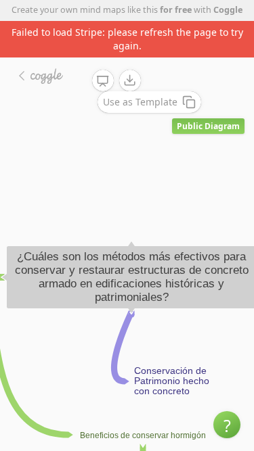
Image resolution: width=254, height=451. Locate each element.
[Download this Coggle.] (130, 80)
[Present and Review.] (103, 81)
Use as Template (140, 101)
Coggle (227, 10)
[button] (226, 424)
